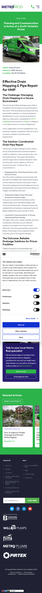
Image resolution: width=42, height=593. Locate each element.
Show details (30, 318)
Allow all (21, 325)
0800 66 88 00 (25, 366)
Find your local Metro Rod (31, 466)
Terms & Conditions (16, 572)
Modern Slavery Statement (26, 574)
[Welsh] (8, 591)
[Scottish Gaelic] (5, 591)
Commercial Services (12, 488)
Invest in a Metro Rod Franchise (12, 477)
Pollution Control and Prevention (12, 492)
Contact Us (28, 478)
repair (26, 121)
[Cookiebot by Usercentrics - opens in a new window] (30, 254)
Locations (8, 473)
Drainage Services (21, 377)
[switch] (36, 296)
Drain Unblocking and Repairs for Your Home (12, 482)
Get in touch (21, 371)
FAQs (26, 470)
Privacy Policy (28, 572)
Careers (8, 469)
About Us (8, 465)
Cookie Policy (12, 574)
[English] (3, 591)
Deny (21, 337)
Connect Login (29, 474)
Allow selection (21, 331)
